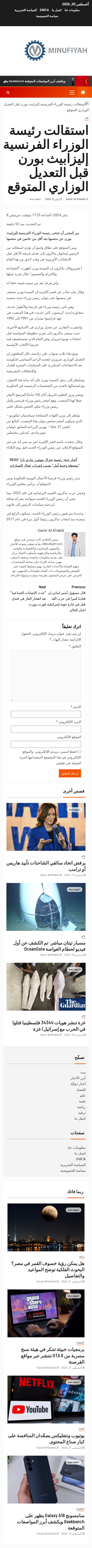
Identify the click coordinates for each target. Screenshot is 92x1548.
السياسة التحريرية (26, 10)
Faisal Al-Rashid (46, 1281)
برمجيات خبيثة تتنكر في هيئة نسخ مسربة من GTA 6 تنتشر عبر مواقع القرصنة (53, 1355)
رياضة (81, 1107)
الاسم (76, 707)
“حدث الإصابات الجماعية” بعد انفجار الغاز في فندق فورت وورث (28, 596)
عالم (87, 118)
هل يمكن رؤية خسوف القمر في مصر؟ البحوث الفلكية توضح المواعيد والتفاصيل (48, 1269)
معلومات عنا (72, 10)
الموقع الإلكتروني (69, 737)
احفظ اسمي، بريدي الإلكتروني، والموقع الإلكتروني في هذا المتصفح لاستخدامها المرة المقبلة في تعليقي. (50, 757)
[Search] (8, 92)
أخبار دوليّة (78, 1084)
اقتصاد (81, 1090)
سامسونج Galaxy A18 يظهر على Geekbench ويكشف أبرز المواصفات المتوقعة (51, 1521)
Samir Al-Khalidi (75, 199)
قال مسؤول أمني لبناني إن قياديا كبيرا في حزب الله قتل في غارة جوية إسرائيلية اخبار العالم (66, 598)
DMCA (44, 10)
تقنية (82, 1101)
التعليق (75, 646)
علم (83, 1095)
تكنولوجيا (81, 1342)
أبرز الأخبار (78, 1078)
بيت (83, 1072)
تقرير (76, 268)
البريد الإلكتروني (68, 722)
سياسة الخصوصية (47, 16)
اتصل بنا (57, 10)
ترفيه (82, 1113)
